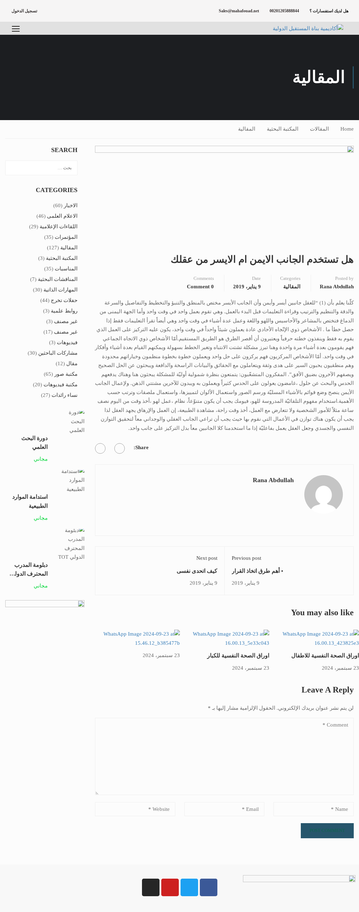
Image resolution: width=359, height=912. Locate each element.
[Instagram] (151, 887)
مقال (71, 363)
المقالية (246, 129)
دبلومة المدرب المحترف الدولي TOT (29, 574)
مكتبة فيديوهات (60, 384)
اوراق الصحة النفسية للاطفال (325, 655)
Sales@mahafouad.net (239, 10)
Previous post (246, 558)
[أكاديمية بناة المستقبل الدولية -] (299, 28)
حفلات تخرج (64, 300)
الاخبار (70, 205)
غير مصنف (65, 321)
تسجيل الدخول (24, 10)
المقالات (319, 129)
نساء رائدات (64, 395)
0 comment (200, 286)
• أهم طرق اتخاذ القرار (257, 571)
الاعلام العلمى (62, 216)
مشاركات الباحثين (57, 353)
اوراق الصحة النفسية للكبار (238, 655)
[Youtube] (170, 887)
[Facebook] (119, 448)
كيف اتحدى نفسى (197, 571)
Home (347, 129)
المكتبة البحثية (282, 129)
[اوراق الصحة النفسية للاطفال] (314, 638)
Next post (206, 558)
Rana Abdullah (337, 286)
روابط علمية (64, 311)
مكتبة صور (65, 374)
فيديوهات (67, 342)
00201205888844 (284, 10)
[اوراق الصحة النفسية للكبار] (224, 638)
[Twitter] (100, 448)
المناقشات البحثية (57, 279)
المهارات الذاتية (60, 290)
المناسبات (66, 268)
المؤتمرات (66, 237)
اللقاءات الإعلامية (58, 226)
